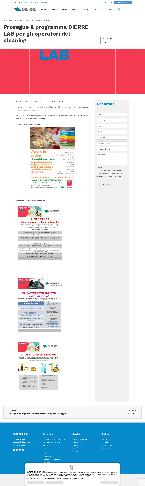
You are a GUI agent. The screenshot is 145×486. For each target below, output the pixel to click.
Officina (75, 442)
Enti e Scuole (47, 457)
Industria (46, 451)
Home (5, 20)
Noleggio (75, 451)
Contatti (105, 439)
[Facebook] (102, 2)
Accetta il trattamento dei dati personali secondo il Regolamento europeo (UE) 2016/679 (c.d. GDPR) (109, 173)
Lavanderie (47, 462)
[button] (123, 2)
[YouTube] (111, 2)
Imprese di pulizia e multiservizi (54, 439)
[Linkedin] (108, 2)
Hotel (45, 448)
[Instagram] (105, 2)
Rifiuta (55, 482)
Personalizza (35, 482)
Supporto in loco (78, 445)
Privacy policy (107, 445)
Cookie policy (107, 448)
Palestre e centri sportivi (52, 460)
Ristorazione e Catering (51, 442)
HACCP (75, 448)
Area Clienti (106, 442)
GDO (44, 454)
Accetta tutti (109, 482)
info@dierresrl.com (44, 2)
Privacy (100, 168)
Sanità (45, 445)
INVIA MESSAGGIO (105, 185)
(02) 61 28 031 (28, 2)
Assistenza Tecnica (79, 439)
